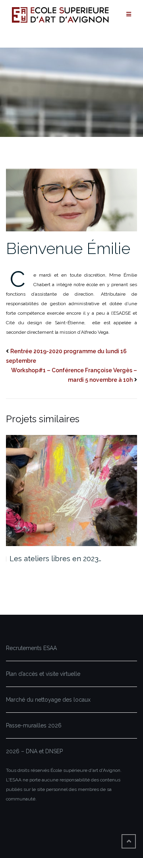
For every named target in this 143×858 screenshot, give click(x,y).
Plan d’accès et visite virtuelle (43, 674)
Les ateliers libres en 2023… (55, 558)
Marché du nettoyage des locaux (48, 699)
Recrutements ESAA (31, 648)
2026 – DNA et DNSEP (34, 751)
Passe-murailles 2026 (34, 725)
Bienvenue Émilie (68, 248)
